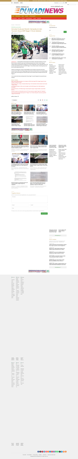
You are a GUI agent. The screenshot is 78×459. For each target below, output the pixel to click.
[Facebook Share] (38, 100)
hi (16, 32)
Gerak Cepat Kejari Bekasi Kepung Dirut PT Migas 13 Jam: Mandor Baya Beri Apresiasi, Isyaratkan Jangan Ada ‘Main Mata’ (28, 93)
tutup (68, 4)
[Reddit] (48, 452)
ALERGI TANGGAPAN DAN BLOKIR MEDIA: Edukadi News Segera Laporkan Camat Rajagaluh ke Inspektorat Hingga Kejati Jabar (53, 146)
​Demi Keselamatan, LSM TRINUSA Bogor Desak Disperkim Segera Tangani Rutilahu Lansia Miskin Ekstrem (28, 89)
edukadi (15, 32)
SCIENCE (26, 16)
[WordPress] (44, 452)
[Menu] (12, 3)
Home (13, 16)
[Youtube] (52, 452)
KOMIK (34, 18)
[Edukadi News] (39, 9)
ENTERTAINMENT (33, 16)
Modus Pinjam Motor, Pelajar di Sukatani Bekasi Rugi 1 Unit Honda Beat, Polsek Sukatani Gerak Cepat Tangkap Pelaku (29, 84)
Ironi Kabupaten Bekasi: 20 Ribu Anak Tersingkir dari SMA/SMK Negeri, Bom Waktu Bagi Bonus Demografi (28, 87)
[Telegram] (62, 452)
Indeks (21, 2)
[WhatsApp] (58, 452)
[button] (64, 3)
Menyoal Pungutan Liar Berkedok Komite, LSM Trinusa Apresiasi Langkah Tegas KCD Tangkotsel (28, 91)
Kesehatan (39, 18)
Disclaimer (44, 454)
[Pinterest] (42, 452)
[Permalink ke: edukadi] (12, 33)
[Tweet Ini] (40, 100)
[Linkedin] (50, 452)
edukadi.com (13, 61)
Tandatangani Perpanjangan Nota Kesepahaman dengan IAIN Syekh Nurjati (59, 43)
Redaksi (40, 454)
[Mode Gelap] (66, 3)
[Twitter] (40, 452)
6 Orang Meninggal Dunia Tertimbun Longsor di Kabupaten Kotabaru (58, 54)
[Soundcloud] (64, 452)
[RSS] (66, 452)
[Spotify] (56, 452)
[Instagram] (46, 452)
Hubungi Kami (16, 2)
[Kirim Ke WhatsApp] (47, 100)
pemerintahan (18, 27)
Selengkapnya (57, 235)
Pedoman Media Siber (51, 454)
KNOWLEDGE (18, 16)
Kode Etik (24, 454)
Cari (50, 30)
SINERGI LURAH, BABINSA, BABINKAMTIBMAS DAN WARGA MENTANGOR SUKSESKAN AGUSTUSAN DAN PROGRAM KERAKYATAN (57, 264)
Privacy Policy (35, 454)
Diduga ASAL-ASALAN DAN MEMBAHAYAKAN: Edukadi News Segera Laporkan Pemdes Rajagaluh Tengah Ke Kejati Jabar (53, 230)
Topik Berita (19, 32)
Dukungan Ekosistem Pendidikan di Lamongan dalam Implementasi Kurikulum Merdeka (58, 51)
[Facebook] (38, 452)
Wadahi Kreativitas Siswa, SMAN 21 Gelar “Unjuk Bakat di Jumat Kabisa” (59, 58)
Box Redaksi (29, 454)
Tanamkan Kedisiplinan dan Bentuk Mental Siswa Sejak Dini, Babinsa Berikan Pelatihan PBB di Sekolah (59, 47)
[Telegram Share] (45, 100)
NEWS (23, 16)
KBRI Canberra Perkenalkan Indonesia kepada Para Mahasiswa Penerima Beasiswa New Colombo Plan (58, 39)
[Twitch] (54, 452)
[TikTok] (60, 452)
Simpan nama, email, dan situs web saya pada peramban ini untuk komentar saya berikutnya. (28, 210)
